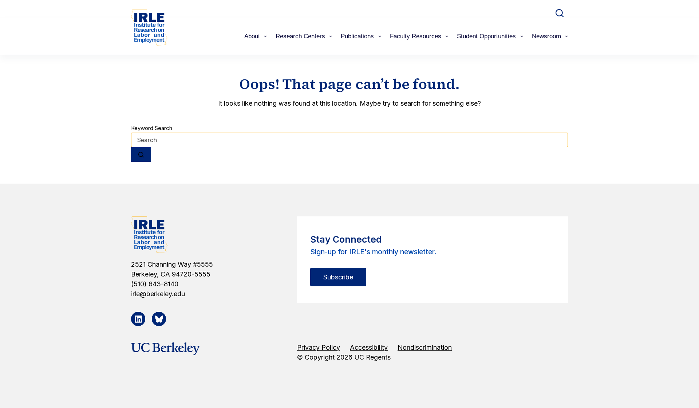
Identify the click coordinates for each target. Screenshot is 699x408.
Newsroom (546, 36)
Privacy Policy (318, 347)
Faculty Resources (415, 36)
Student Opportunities (486, 36)
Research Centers (300, 36)
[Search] (560, 13)
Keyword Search (151, 128)
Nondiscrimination (425, 347)
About (252, 36)
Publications (357, 36)
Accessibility (369, 347)
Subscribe (338, 277)
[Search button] (141, 154)
